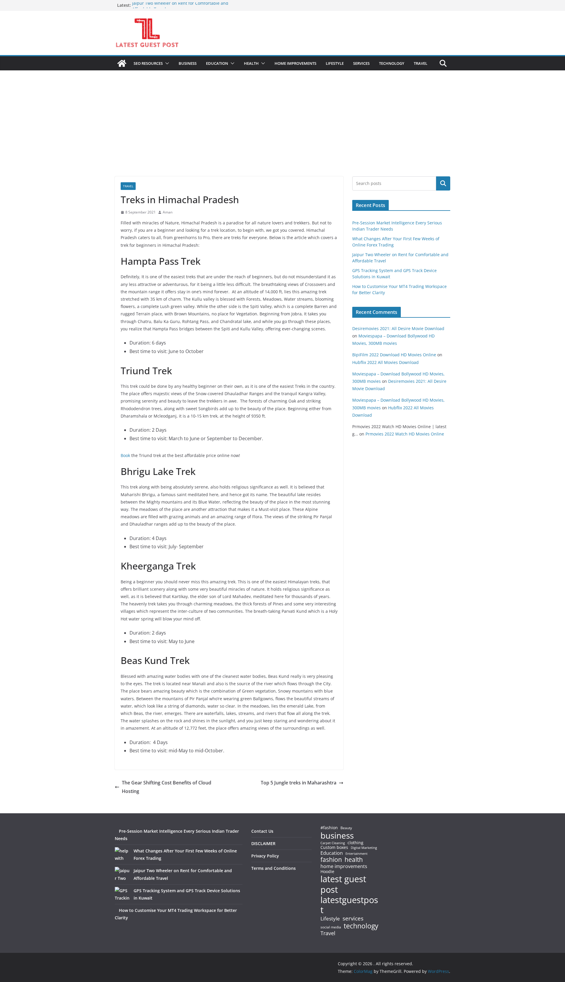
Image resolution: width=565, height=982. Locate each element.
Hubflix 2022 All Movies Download (385, 362)
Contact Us (262, 831)
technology (361, 926)
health (354, 859)
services (353, 918)
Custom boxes (334, 847)
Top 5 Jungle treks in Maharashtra (298, 782)
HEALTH (251, 63)
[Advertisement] (282, 132)
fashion (331, 859)
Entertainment (356, 854)
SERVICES (361, 63)
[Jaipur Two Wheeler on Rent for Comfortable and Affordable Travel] (122, 874)
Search (443, 183)
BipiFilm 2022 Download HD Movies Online (394, 354)
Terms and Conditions (273, 868)
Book (125, 455)
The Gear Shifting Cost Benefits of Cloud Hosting (166, 786)
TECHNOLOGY (391, 63)
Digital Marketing (364, 848)
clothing (355, 842)
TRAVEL (420, 63)
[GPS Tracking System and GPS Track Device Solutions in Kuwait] (122, 894)
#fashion (329, 827)
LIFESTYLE (335, 63)
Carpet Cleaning (332, 843)
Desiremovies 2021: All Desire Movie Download (398, 328)
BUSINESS (188, 63)
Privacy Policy (265, 856)
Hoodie (327, 871)
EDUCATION (217, 63)
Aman (167, 212)
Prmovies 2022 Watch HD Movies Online (404, 434)
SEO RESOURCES (148, 63)
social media (330, 927)
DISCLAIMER (263, 843)
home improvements (343, 866)
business (337, 835)
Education (331, 853)
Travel (327, 933)
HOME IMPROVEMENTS (295, 63)
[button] (166, 63)
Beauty (346, 828)
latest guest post (343, 884)
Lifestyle (330, 919)
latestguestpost (349, 905)
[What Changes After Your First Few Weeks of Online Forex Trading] (122, 854)
